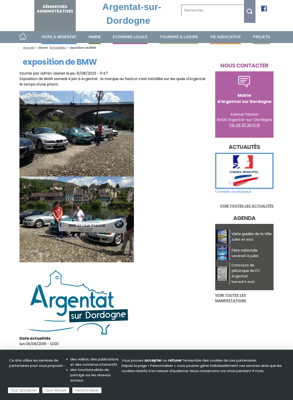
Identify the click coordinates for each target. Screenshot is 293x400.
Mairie (95, 37)
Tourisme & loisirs (179, 37)
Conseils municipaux (233, 191)
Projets (261, 37)
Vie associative (225, 37)
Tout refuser (56, 390)
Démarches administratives (55, 9)
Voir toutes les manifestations (230, 298)
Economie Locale (130, 37)
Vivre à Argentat (58, 37)
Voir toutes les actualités (247, 206)
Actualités (58, 48)
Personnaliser (87, 390)
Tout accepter (24, 390)
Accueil (23, 36)
